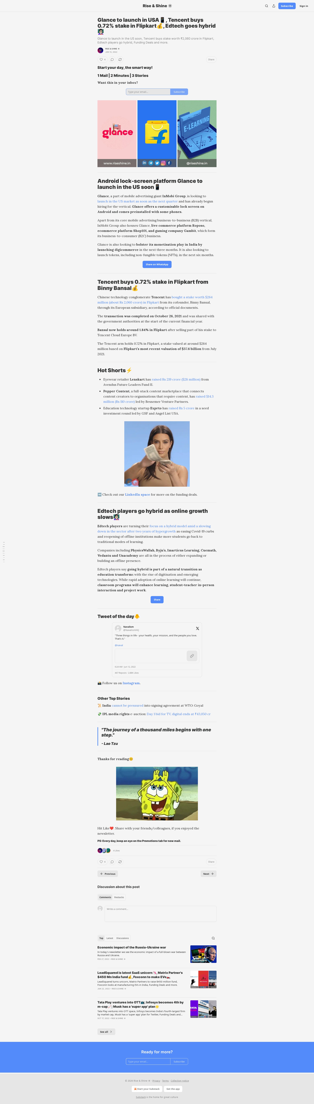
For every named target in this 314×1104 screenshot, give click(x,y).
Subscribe (287, 6)
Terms (165, 1080)
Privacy (156, 1080)
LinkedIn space (137, 494)
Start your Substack (148, 1088)
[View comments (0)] (112, 59)
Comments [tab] (105, 897)
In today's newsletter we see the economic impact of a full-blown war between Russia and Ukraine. (141, 953)
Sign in (304, 6)
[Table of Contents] (3, 552)
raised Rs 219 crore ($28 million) (176, 379)
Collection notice (180, 1080)
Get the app (173, 1088)
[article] (157, 955)
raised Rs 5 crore (181, 408)
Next (206, 873)
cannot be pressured (127, 705)
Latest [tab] (109, 938)
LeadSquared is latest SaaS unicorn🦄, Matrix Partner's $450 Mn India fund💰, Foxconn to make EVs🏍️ (140, 975)
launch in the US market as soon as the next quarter (137, 201)
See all (104, 1031)
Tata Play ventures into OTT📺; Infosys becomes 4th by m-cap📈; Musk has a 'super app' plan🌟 (140, 1004)
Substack (141, 1097)
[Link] (93, 67)
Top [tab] (101, 938)
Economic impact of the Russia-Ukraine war (131, 947)
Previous (110, 873)
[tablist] (111, 897)
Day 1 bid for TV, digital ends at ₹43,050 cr (179, 714)
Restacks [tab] (119, 897)
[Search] (266, 6)
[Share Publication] (273, 6)
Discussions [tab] (122, 938)
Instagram (131, 683)
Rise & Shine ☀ (112, 49)
